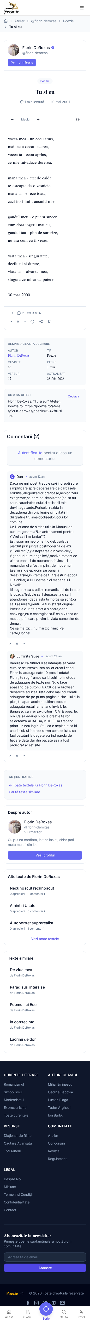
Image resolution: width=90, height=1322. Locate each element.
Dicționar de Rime (17, 1135)
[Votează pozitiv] (11, 321)
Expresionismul (15, 1107)
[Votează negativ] (24, 321)
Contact (10, 1210)
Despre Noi (12, 1179)
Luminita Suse (28, 656)
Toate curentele (16, 1115)
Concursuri (56, 1143)
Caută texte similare (24, 792)
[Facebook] (27, 1303)
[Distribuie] (41, 321)
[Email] (62, 1303)
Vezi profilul (45, 855)
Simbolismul (13, 1092)
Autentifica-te (30, 452)
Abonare (45, 1268)
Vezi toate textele (45, 939)
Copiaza (73, 396)
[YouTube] (53, 1303)
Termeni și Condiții (18, 1194)
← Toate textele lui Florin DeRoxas (35, 785)
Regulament (57, 1159)
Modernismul (14, 1100)
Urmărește (25, 62)
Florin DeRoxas (18, 355)
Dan (20, 476)
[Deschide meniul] (82, 7)
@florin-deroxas (43, 21)
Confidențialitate (17, 1202)
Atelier (19, 21)
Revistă (54, 1151)
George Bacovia (60, 1092)
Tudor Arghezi (59, 1107)
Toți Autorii (12, 1151)
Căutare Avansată (18, 1143)
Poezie (68, 21)
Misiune (10, 1187)
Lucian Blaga (58, 1100)
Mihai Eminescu (60, 1084)
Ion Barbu (55, 1115)
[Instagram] (36, 1303)
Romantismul (14, 1084)
